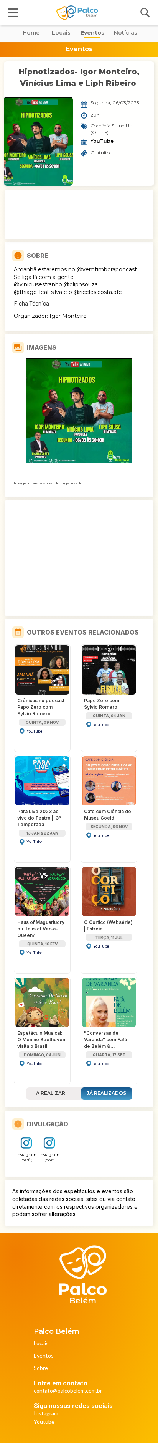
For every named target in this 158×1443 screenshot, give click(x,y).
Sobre (41, 1368)
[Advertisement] (79, 214)
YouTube (102, 141)
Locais (41, 1343)
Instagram (46, 1413)
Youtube (44, 1422)
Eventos (44, 1356)
